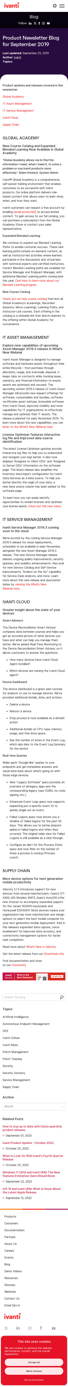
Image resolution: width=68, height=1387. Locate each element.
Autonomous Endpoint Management (26, 1024)
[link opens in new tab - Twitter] (6, 1328)
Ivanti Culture (11, 1038)
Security (8, 1066)
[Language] (54, 6)
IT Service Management (18, 110)
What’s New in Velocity (41, 947)
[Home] (11, 5)
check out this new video (44, 506)
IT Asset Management (18, 103)
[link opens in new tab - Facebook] (41, 1329)
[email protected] (25, 212)
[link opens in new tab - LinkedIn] (18, 1329)
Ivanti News (10, 1045)
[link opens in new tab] (30, 23)
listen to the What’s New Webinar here (27, 427)
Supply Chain (11, 124)
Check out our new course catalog (25, 299)
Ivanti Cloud (10, 117)
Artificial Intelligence (16, 1017)
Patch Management (15, 1052)
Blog (34, 16)
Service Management (16, 1080)
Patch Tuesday (12, 1059)
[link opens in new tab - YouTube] (53, 1328)
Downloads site (54, 954)
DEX (5, 1031)
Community (19, 965)
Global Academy (13, 96)
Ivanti (17, 57)
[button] (62, 6)
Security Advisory (14, 1073)
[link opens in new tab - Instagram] (30, 1329)
